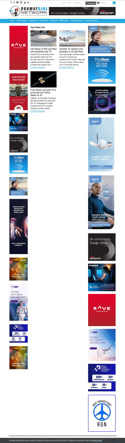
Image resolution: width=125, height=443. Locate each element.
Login (63, 2)
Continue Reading (37, 67)
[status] (114, 440)
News (12, 21)
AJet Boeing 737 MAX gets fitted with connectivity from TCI (43, 50)
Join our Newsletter (91, 21)
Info (98, 3)
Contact (69, 2)
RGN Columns (43, 21)
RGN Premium (63, 21)
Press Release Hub (77, 21)
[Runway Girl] (28, 16)
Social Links (92, 3)
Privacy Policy (77, 2)
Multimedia (33, 21)
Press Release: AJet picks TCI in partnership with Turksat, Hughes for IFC (43, 92)
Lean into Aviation (21, 21)
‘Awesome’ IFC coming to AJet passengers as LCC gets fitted (71, 50)
